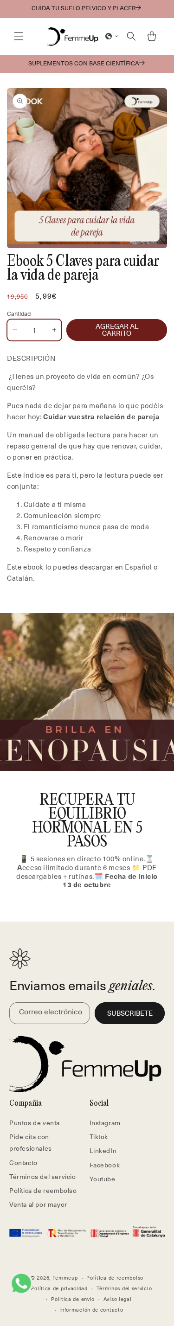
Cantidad (19, 313)
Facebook (105, 1165)
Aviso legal (117, 1299)
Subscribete (130, 1013)
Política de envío (73, 1299)
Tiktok (99, 1136)
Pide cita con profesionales (30, 1142)
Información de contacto (91, 1309)
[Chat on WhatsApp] (21, 1283)
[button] (18, 36)
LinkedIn (103, 1150)
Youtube (103, 1179)
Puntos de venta (34, 1122)
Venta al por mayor (38, 1204)
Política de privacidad (59, 1288)
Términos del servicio (42, 1176)
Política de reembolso (43, 1190)
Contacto (23, 1162)
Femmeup (65, 1277)
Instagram (105, 1122)
